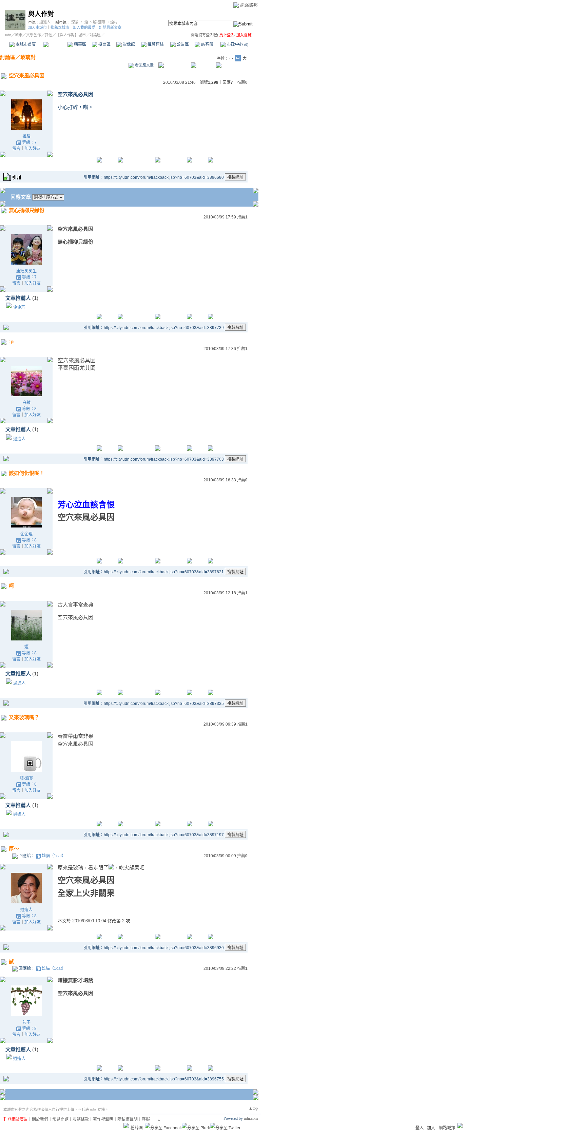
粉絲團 (137, 1128)
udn (8, 35)
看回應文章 (144, 65)
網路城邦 (249, 4)
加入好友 (32, 148)
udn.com (251, 1118)
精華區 (79, 44)
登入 (419, 1128)
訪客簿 (206, 44)
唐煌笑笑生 (26, 271)
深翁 (75, 22)
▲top (253, 1108)
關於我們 (40, 1119)
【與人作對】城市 (71, 35)
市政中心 (237, 44)
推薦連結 (155, 44)
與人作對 (41, 14)
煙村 (114, 22)
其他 (48, 35)
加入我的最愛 (84, 27)
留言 (16, 148)
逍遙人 (45, 22)
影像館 (128, 44)
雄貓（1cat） (54, 855)
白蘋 (26, 402)
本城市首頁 (25, 44)
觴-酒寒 (99, 22)
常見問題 (60, 1119)
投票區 (104, 44)
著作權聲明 (103, 1119)
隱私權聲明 (127, 1119)
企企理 (19, 307)
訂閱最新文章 (110, 27)
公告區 (182, 44)
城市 (18, 35)
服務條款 (81, 1119)
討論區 (55, 44)
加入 (431, 1128)
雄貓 (26, 136)
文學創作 (33, 35)
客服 (146, 1119)
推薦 (242, 82)
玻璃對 (28, 57)
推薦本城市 (60, 27)
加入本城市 (37, 27)
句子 (26, 1022)
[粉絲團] (126, 1125)
